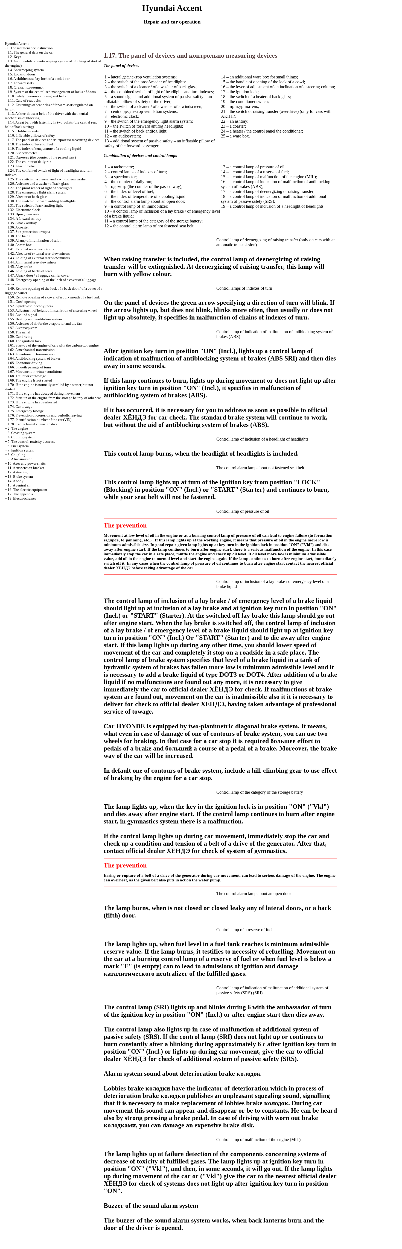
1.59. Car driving (20, 337)
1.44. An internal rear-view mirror (31, 262)
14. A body (16, 481)
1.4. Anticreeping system (25, 70)
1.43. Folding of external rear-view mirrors (38, 258)
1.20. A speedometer (22, 153)
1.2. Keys (14, 57)
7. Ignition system (21, 450)
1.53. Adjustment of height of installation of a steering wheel (52, 310)
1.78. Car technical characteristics (32, 424)
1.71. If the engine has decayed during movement (43, 393)
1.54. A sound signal (22, 315)
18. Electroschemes (22, 498)
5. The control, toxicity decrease (31, 441)
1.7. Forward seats (20, 83)
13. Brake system (20, 476)
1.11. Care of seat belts (24, 100)
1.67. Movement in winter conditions (34, 372)
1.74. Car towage (19, 406)
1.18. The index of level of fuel (30, 144)
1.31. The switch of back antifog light (35, 205)
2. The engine (18, 428)
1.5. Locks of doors (21, 74)
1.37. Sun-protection (28, 232)
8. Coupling (16, 455)
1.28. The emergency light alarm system (36, 192)
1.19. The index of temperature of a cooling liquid (44, 148)
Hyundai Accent (17, 44)
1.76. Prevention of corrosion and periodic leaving (44, 415)
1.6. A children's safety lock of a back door (38, 79)
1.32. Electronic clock (23, 210)
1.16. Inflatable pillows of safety (31, 135)
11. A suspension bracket (26, 468)
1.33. (23, 214)
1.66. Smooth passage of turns (29, 367)
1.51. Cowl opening (22, 302)
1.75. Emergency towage (25, 411)
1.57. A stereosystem (22, 328)
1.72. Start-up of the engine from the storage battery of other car (54, 398)
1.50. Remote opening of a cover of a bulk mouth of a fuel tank (53, 297)
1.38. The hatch (18, 236)
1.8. (25, 87)
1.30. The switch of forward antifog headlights (41, 201)
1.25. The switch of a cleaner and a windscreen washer (47, 179)
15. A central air (19, 485)
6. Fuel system (18, 446)
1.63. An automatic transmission (31, 354)
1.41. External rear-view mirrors (30, 249)
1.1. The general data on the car (30, 52)
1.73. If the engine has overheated (32, 402)
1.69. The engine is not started (29, 380)
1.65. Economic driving (24, 363)
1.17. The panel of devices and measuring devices (53, 140)
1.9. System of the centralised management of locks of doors (51, 92)
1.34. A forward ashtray (24, 218)
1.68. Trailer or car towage (26, 376)
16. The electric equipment (27, 490)
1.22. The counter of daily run (29, 162)
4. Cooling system (21, 437)
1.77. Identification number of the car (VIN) (39, 420)
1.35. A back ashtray (22, 223)
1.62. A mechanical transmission (31, 350)
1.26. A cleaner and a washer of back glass (38, 183)
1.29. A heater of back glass (27, 197)
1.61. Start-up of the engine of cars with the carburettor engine (53, 345)
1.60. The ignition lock (24, 341)
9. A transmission (20, 459)
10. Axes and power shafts (27, 463)
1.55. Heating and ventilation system (34, 319)
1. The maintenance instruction (30, 48)
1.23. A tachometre (21, 166)
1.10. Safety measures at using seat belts (36, 96)
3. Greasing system (21, 433)
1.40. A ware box (19, 245)
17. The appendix (21, 494)
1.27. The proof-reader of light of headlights (39, 188)
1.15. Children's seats (23, 131)
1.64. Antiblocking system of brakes (33, 358)
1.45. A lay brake (19, 267)
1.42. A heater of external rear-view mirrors (38, 253)
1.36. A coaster (18, 227)
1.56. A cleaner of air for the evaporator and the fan (44, 323)
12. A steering (18, 472)
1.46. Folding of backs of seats (29, 271)
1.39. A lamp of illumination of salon (34, 240)
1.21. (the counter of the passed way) (41, 157)
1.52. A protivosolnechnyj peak (30, 306)
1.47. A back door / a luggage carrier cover (38, 275)
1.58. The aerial (18, 332)
